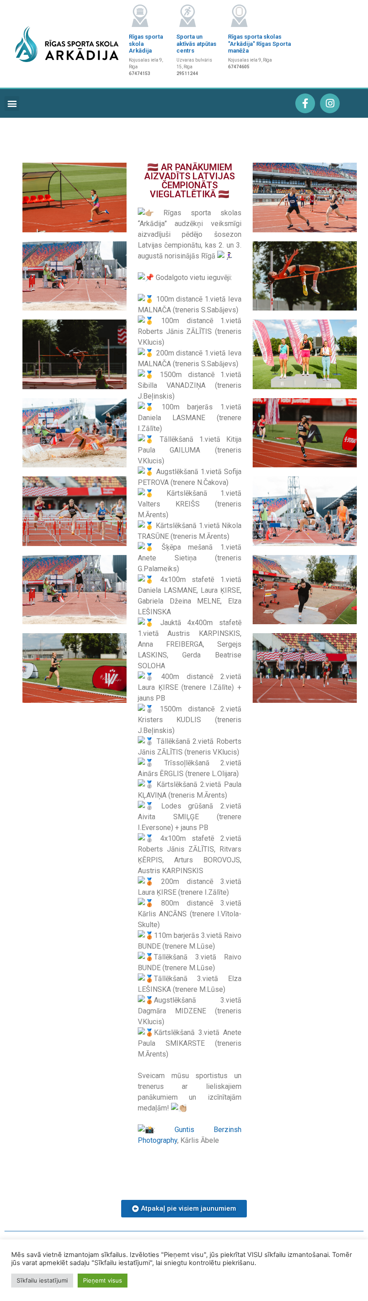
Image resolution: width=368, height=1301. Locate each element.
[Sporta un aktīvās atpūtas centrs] (187, 15)
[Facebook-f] (305, 103)
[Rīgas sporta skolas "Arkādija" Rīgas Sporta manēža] (239, 15)
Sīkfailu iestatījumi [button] (42, 1280)
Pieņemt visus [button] (102, 1280)
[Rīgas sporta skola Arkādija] (140, 15)
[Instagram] (330, 103)
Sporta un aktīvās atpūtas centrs (196, 43)
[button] (11, 103)
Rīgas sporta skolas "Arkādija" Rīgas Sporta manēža (259, 43)
